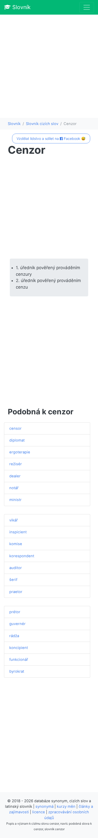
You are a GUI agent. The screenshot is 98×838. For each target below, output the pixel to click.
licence (38, 812)
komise (15, 544)
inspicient (18, 532)
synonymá (44, 806)
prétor (14, 612)
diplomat (17, 440)
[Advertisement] (49, 66)
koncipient (18, 647)
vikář (13, 520)
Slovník (21, 7)
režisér (15, 464)
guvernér (17, 624)
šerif (13, 579)
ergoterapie (19, 452)
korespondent (21, 556)
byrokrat (16, 671)
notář (14, 488)
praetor (15, 591)
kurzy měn (66, 806)
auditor (15, 568)
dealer (15, 476)
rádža (14, 636)
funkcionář (18, 659)
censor (15, 428)
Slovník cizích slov (42, 123)
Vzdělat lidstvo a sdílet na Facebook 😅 (51, 138)
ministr (15, 500)
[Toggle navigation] (86, 7)
